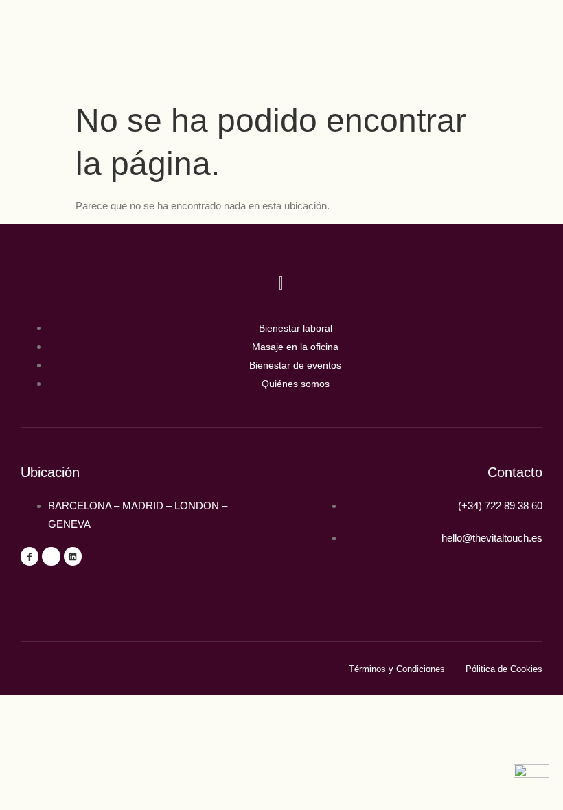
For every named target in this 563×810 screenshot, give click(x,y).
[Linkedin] (73, 556)
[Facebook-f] (29, 556)
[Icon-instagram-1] (51, 556)
